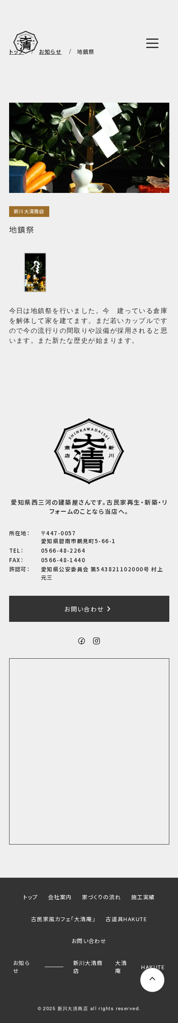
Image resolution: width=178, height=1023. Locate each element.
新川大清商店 (29, 211)
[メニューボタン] (152, 43)
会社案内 (60, 897)
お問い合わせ (89, 609)
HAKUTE (153, 967)
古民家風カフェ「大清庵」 (63, 919)
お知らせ (21, 967)
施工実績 (143, 897)
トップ (30, 897)
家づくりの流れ (101, 897)
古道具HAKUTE (126, 919)
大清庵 (121, 967)
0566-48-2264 (63, 550)
